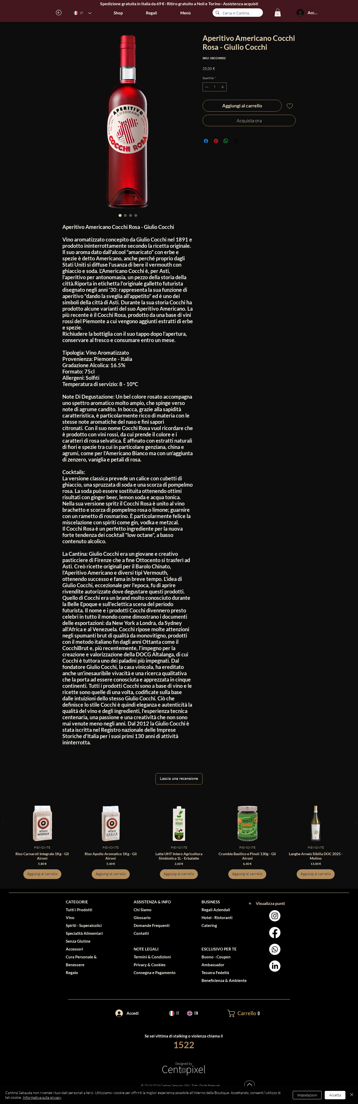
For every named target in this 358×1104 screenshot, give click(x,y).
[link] (277, 13)
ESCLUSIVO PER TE (219, 949)
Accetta (335, 1095)
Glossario (142, 917)
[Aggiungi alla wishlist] (290, 106)
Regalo (72, 972)
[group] (179, 842)
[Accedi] (300, 12)
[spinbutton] (214, 87)
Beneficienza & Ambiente (224, 980)
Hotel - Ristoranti (217, 917)
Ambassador (213, 964)
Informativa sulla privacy (42, 1097)
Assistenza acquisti (240, 3)
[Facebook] (274, 932)
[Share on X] (236, 141)
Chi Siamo (142, 909)
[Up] (249, 1084)
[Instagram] (274, 915)
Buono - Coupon (216, 956)
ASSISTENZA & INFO (152, 901)
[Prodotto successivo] (355, 823)
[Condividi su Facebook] (206, 141)
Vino (70, 917)
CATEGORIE (77, 901)
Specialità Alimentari (84, 933)
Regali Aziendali (216, 909)
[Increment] (223, 87)
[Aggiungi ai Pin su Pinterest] (216, 141)
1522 (183, 1044)
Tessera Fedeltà (215, 972)
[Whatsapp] (274, 949)
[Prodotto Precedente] (3, 823)
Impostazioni (307, 1095)
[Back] (59, 13)
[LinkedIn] (274, 966)
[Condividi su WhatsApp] (226, 141)
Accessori (74, 949)
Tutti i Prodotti (79, 909)
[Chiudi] (352, 1095)
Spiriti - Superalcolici (84, 925)
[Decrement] (206, 87)
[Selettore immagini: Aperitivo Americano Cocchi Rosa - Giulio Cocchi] (120, 215)
